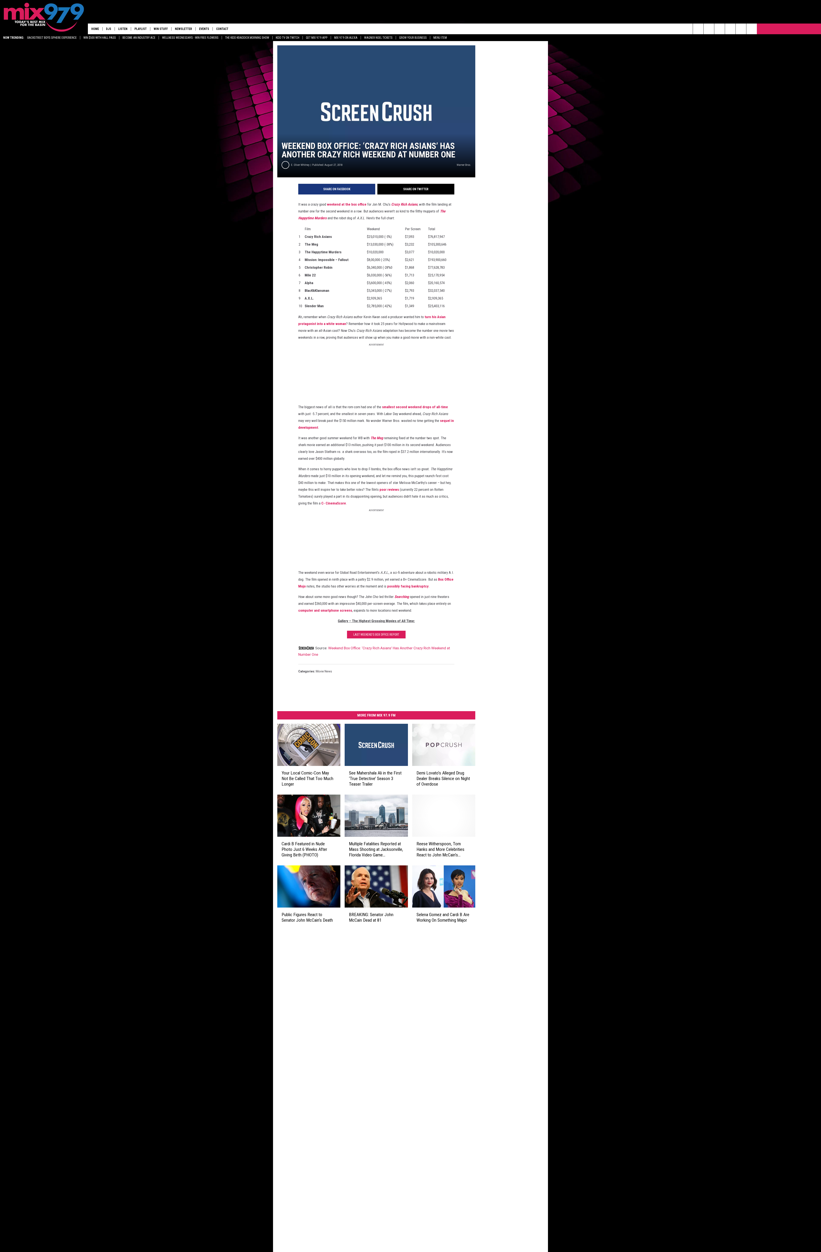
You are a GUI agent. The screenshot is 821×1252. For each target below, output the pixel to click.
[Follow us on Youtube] (741, 29)
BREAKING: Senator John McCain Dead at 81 (371, 917)
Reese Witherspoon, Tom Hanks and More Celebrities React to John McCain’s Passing (440, 849)
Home (95, 29)
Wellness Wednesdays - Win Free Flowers (190, 37)
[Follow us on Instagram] (730, 29)
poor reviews (389, 489)
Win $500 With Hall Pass (99, 37)
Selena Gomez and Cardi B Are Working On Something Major (442, 917)
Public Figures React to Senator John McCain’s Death (307, 917)
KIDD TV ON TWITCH (287, 37)
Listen (122, 29)
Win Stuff (161, 29)
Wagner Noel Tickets (378, 37)
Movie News (324, 671)
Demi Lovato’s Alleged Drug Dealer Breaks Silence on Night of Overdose (443, 778)
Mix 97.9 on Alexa (345, 37)
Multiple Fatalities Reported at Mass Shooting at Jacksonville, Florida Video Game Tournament (376, 849)
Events (204, 29)
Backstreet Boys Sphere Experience (52, 37)
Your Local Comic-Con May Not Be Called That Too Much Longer (307, 778)
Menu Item (440, 37)
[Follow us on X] (751, 29)
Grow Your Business (413, 37)
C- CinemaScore (333, 503)
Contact (222, 29)
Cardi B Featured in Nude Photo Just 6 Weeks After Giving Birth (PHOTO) (304, 849)
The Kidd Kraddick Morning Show (247, 37)
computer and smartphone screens (325, 610)
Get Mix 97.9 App (317, 37)
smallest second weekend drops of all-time (415, 407)
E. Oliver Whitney (300, 164)
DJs (108, 29)
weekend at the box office (346, 204)
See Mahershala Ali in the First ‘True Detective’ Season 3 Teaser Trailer (375, 778)
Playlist (140, 29)
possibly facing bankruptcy (408, 586)
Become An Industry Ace (139, 37)
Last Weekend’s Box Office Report (376, 634)
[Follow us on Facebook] (719, 29)
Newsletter (183, 29)
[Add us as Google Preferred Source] (709, 29)
